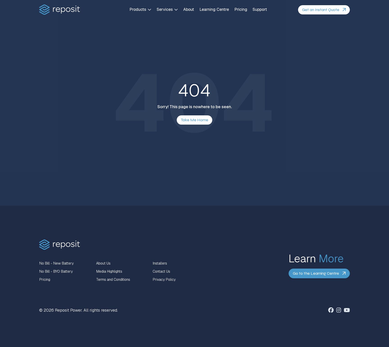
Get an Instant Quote (320, 9)
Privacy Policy (164, 279)
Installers (160, 263)
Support (260, 9)
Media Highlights (109, 271)
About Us (103, 263)
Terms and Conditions (113, 279)
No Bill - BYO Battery (56, 271)
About (188, 9)
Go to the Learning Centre (316, 273)
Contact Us (161, 271)
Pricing (240, 9)
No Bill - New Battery (56, 263)
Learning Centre (214, 9)
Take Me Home (194, 119)
